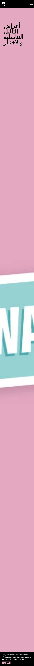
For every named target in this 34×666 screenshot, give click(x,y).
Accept (6, 663)
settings (23, 659)
